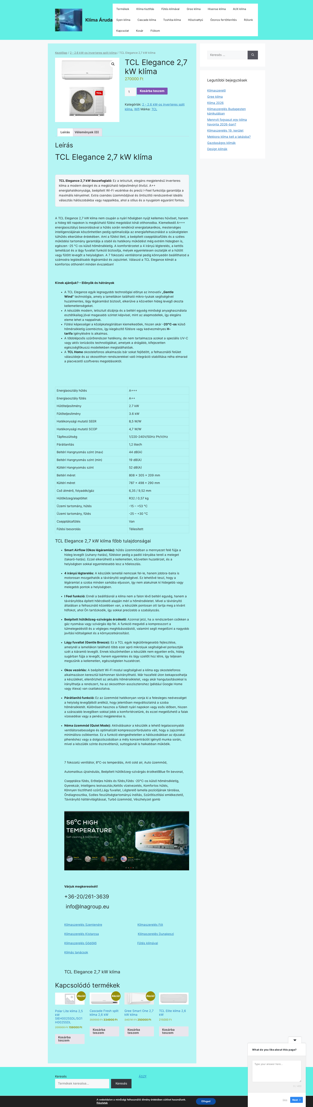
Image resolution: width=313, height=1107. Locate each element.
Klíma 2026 (215, 103)
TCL (154, 109)
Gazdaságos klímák (221, 143)
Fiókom (155, 30)
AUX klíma (239, 9)
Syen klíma (123, 20)
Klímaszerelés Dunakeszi (156, 934)
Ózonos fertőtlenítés (223, 20)
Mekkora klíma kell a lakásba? (229, 137)
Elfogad (205, 1101)
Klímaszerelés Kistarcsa (81, 934)
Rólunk (248, 20)
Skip (285, 1099)
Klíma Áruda (99, 20)
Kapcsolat (122, 30)
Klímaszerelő (216, 90)
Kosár (139, 30)
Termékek (122, 9)
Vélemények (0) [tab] (87, 132)
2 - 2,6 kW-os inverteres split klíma (93, 52)
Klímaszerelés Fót (150, 924)
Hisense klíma (217, 9)
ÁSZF (143, 1076)
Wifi (137, 109)
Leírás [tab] (65, 132)
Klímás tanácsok (76, 952)
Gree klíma (194, 9)
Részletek (102, 1103)
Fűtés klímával (170, 9)
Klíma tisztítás (145, 9)
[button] (113, 64)
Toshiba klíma (172, 20)
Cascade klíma (146, 20)
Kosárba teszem (152, 91)
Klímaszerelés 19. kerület (225, 130)
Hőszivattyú (195, 20)
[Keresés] (253, 55)
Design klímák (217, 149)
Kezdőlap (61, 52)
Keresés (61, 1076)
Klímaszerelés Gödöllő (80, 943)
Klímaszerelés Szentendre (83, 924)
